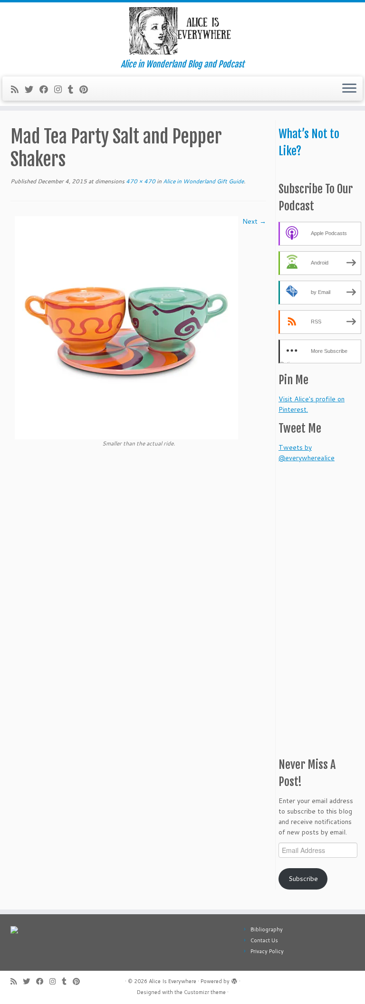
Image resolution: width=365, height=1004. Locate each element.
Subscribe (303, 878)
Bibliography (266, 929)
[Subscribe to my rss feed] (18, 89)
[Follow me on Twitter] (32, 89)
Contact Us (264, 940)
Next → (254, 221)
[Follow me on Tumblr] (73, 89)
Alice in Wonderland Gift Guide (203, 181)
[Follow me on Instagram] (61, 89)
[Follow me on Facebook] (46, 89)
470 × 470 (140, 181)
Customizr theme (205, 992)
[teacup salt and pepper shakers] (126, 327)
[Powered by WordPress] (234, 979)
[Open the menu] (349, 89)
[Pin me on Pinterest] (86, 89)
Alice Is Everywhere (172, 981)
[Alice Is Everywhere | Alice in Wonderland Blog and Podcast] (182, 31)
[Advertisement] (322, 605)
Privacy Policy (267, 951)
